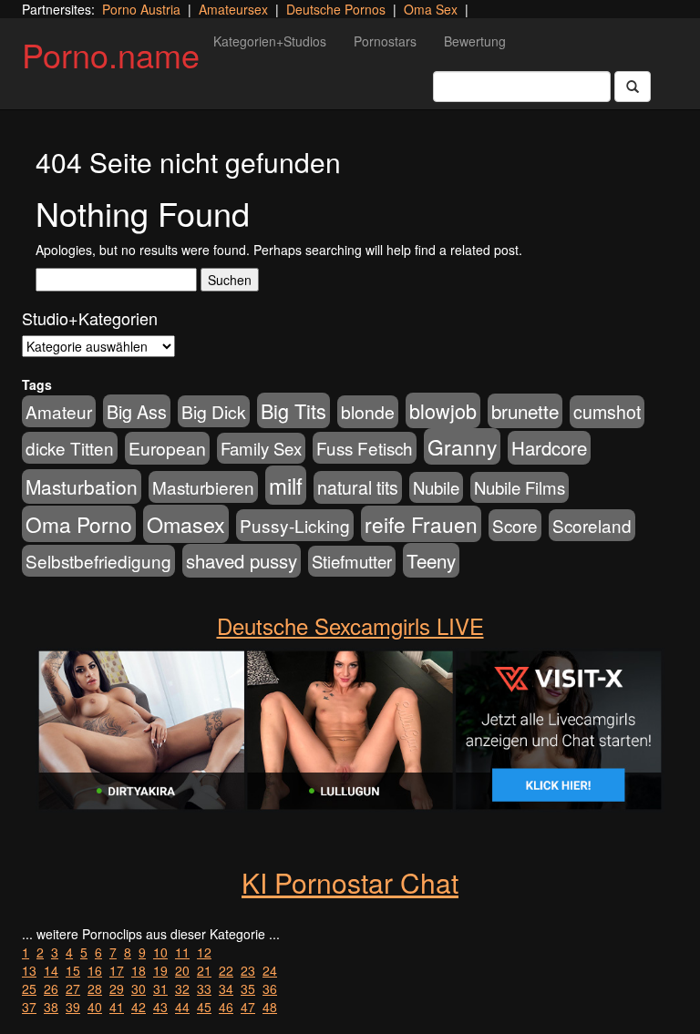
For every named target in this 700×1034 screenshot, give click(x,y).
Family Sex (261, 448)
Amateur (59, 411)
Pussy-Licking (295, 525)
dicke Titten (70, 447)
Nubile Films (519, 487)
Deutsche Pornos (336, 9)
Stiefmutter (352, 561)
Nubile (436, 487)
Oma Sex (431, 9)
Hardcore (549, 448)
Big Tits (293, 410)
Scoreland (592, 525)
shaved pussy (241, 561)
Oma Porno (79, 523)
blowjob (443, 410)
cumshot (607, 412)
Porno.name (111, 54)
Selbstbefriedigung (98, 560)
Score (515, 525)
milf (286, 485)
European (167, 448)
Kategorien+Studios (269, 41)
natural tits (357, 487)
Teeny (431, 560)
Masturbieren (203, 487)
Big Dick (213, 411)
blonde (368, 412)
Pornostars (385, 41)
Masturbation (82, 486)
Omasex (186, 523)
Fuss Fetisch (364, 447)
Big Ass (137, 411)
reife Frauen (421, 523)
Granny (462, 446)
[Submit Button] (632, 86)
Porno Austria (141, 9)
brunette (525, 411)
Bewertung (475, 41)
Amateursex (233, 9)
